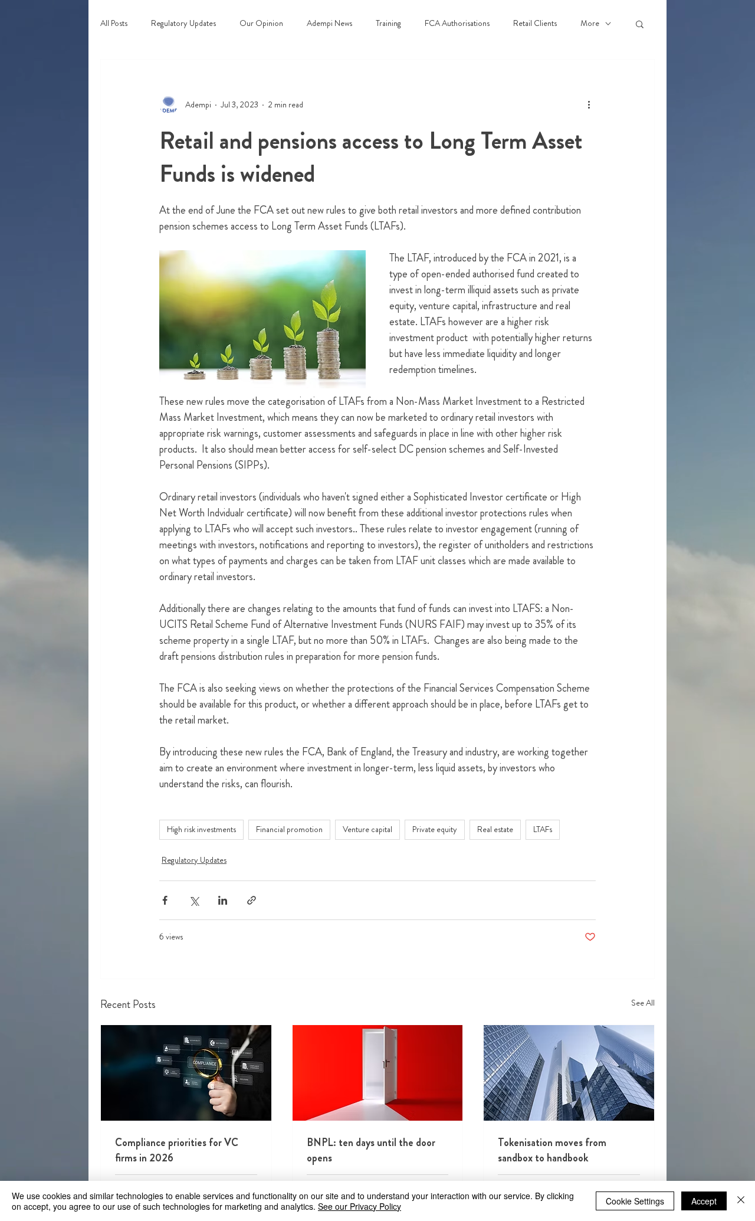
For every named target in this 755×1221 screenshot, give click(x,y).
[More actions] (589, 104)
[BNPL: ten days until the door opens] (378, 1073)
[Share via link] (251, 900)
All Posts (113, 23)
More (589, 23)
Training (388, 23)
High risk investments (201, 829)
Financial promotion (289, 829)
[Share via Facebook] (164, 900)
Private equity (434, 829)
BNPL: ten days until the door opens (371, 1150)
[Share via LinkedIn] (222, 900)
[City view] (569, 1073)
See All (643, 1003)
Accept (704, 1201)
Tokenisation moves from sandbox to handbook (552, 1150)
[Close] (741, 1201)
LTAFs (542, 829)
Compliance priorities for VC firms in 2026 (176, 1150)
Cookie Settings (635, 1201)
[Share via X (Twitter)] (193, 900)
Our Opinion (261, 23)
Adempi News (329, 23)
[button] (639, 23)
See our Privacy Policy (359, 1206)
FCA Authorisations (457, 23)
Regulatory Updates (183, 23)
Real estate (495, 829)
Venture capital (367, 829)
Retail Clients (535, 23)
